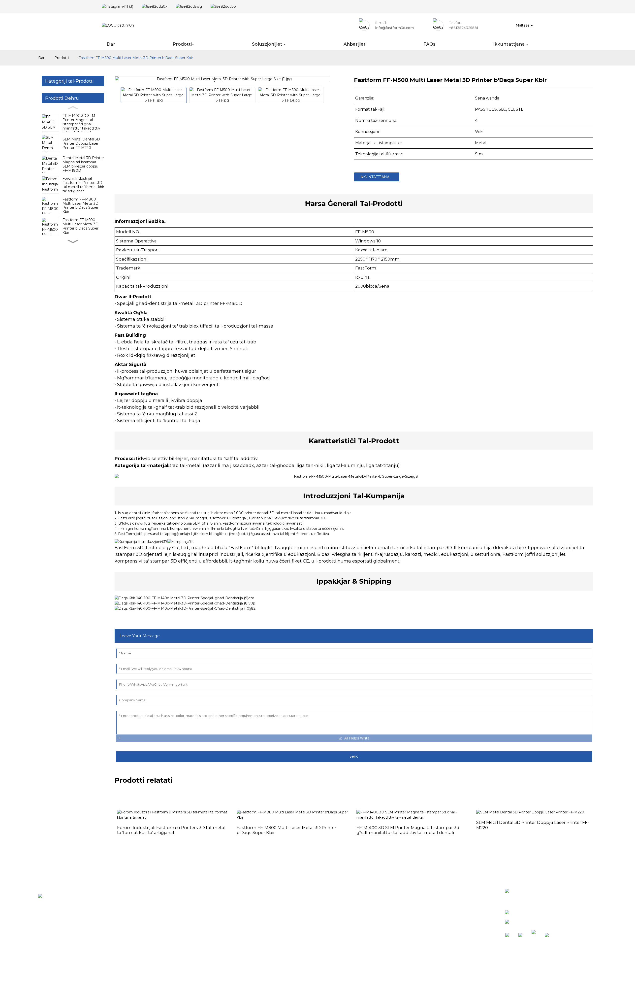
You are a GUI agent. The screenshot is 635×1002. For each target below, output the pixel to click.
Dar (41, 58)
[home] (118, 25)
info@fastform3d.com (536, 922)
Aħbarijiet (288, 900)
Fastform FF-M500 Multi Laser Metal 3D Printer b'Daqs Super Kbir (136, 58)
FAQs (284, 917)
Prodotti (61, 58)
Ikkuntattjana (374, 177)
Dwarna (287, 908)
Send (353, 756)
